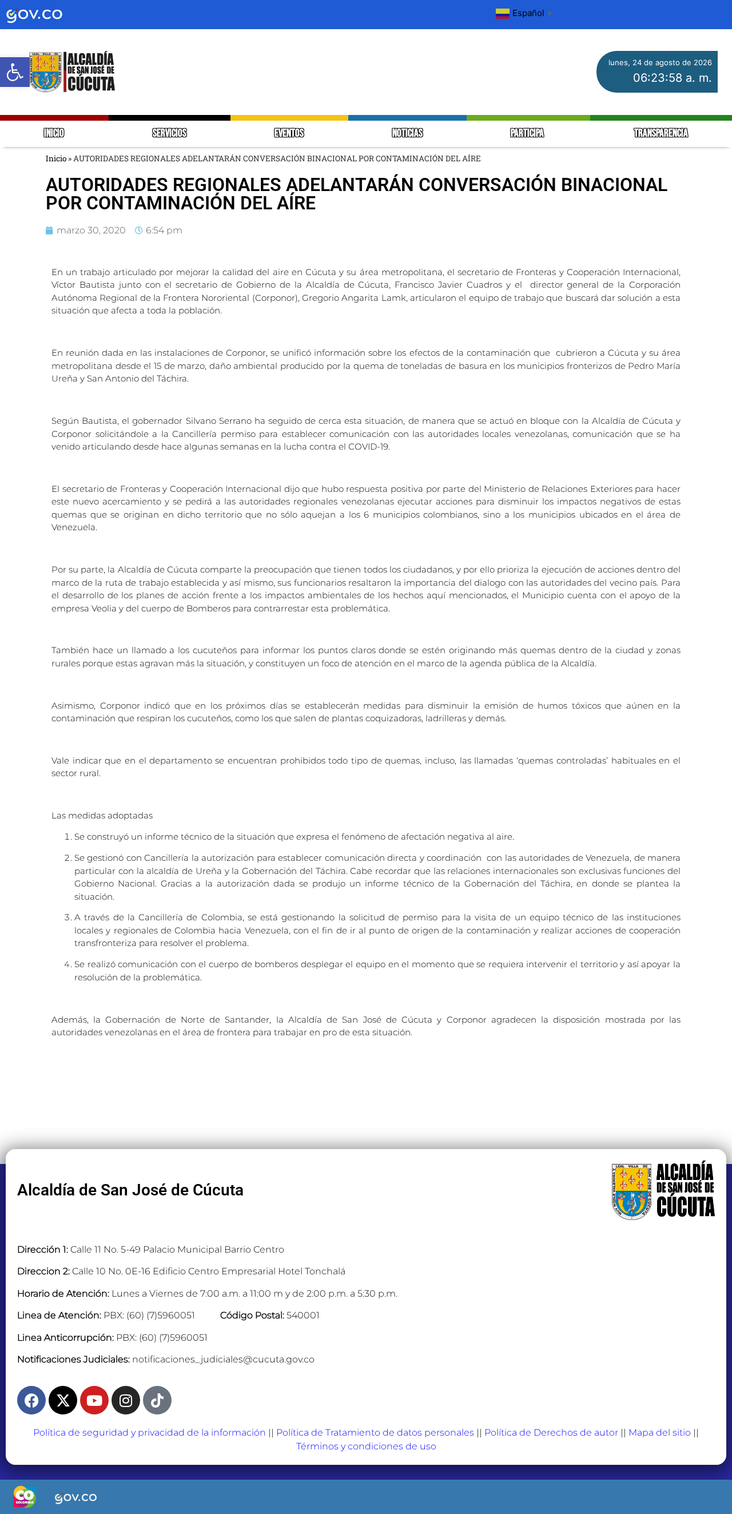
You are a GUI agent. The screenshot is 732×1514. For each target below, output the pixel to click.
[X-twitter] (63, 1400)
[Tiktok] (157, 1400)
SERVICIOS (169, 133)
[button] (15, 72)
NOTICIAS (407, 133)
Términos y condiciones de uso (366, 1446)
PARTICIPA (528, 133)
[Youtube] (94, 1400)
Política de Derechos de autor (551, 1432)
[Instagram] (126, 1400)
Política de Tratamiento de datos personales (375, 1432)
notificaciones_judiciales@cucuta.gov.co (223, 1359)
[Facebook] (31, 1400)
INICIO (54, 133)
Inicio (56, 158)
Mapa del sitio (659, 1432)
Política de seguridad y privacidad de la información (149, 1432)
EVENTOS (289, 133)
